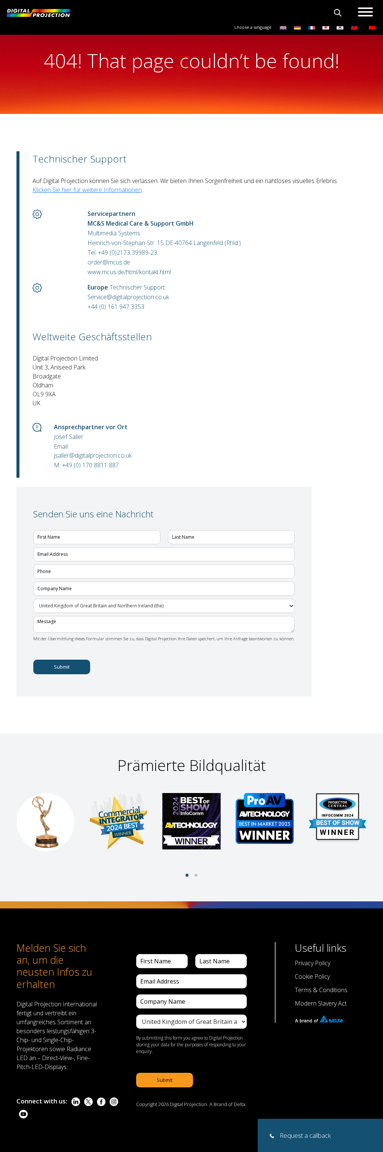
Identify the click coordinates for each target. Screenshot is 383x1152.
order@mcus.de (109, 262)
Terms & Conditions (321, 990)
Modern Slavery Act (321, 1003)
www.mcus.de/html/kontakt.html (129, 272)
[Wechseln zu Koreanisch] (340, 27)
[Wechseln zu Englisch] (283, 27)
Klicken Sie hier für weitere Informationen (87, 190)
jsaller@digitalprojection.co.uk (93, 455)
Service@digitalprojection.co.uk (128, 297)
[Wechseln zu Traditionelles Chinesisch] (352, 27)
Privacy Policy (312, 963)
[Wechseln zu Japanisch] (326, 27)
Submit (62, 666)
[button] (187, 875)
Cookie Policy (312, 976)
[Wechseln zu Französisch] (311, 27)
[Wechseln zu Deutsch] (297, 27)
